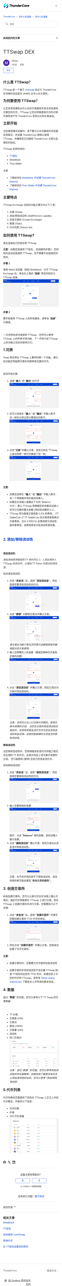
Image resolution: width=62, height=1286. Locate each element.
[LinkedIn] (13, 1162)
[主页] (16, 6)
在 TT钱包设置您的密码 (15, 1246)
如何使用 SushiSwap (14, 1234)
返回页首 (8, 1207)
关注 (8, 70)
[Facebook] (4, 1162)
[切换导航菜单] (56, 5)
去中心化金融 (25, 16)
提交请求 (39, 1196)
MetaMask (8, 1222)
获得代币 (8, 1240)
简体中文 (52, 1270)
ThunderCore (9, 16)
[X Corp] (9, 1162)
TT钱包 (13, 156)
